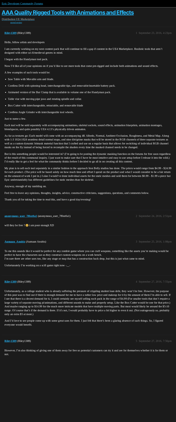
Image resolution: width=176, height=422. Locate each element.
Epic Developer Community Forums (22, 3)
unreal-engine (16, 22)
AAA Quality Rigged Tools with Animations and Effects (68, 12)
